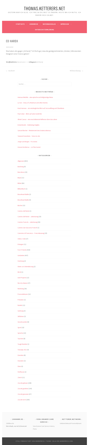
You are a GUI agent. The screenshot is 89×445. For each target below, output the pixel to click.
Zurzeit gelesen (23, 383)
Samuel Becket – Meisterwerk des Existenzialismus (34, 130)
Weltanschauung (75, 71)
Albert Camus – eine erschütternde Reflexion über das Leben (37, 119)
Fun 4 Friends (22, 250)
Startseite (20, 24)
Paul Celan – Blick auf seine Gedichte (30, 114)
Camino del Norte (23, 211)
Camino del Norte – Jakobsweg (28, 217)
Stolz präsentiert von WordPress (30, 441)
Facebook (11, 71)
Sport (19, 327)
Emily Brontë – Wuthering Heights (28, 125)
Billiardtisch (21, 189)
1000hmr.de (33, 24)
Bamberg (21, 167)
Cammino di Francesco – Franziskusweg (31, 233)
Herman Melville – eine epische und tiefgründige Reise (35, 97)
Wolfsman (21, 372)
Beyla (19, 178)
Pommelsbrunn (23, 294)
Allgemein (21, 161)
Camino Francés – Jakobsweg (27, 222)
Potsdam (21, 300)
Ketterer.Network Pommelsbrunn (70, 423)
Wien (19, 366)
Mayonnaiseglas (49, 24)
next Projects (22, 278)
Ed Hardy (40, 62)
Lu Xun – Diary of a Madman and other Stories (33, 103)
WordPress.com (66, 441)
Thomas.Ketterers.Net (44, 8)
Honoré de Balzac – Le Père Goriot (29, 147)
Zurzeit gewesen (23, 394)
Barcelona (21, 172)
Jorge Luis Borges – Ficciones (27, 142)
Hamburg (21, 261)
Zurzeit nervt (21, 62)
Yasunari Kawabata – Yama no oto (29, 136)
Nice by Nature (22, 283)
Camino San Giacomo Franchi (27, 228)
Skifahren (21, 316)
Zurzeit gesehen (23, 389)
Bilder (19, 183)
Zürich (20, 377)
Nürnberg (21, 289)
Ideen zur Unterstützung (25, 266)
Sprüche (20, 333)
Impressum (64, 24)
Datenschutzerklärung (44, 30)
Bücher (20, 205)
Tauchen (20, 339)
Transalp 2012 (22, 350)
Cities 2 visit (21, 239)
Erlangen (20, 244)
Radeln (20, 305)
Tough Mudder (22, 344)
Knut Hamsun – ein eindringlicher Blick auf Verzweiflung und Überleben (41, 108)
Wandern (21, 355)
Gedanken (21, 255)
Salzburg (20, 311)
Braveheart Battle (23, 194)
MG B (19, 272)
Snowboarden (22, 322)
